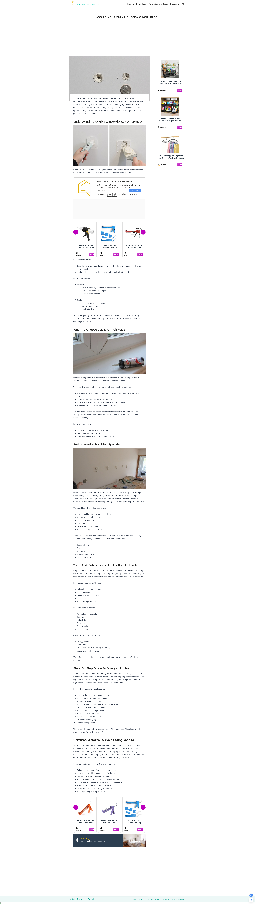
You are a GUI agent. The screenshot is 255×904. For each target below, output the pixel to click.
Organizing (174, 4)
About (134, 899)
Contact (140, 899)
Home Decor (141, 4)
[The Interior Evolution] (85, 4)
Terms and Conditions (162, 899)
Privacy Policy (149, 899)
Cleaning (130, 4)
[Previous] (75, 232)
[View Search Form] (183, 4)
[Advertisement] (127, 41)
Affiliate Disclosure (178, 899)
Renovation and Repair (158, 4)
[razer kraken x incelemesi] (127, 903)
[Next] (143, 232)
